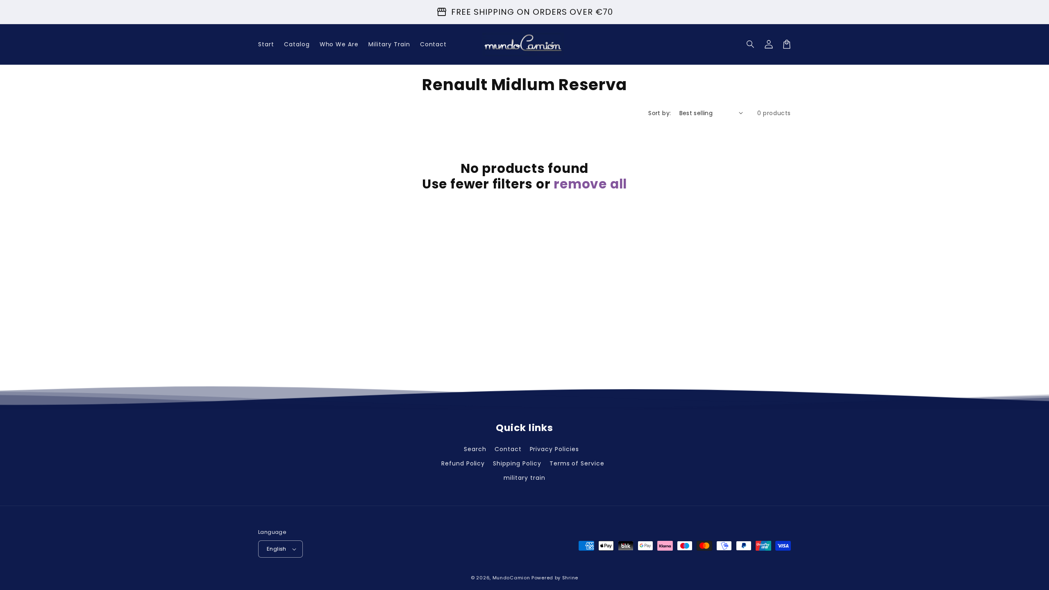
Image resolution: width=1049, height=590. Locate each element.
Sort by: (659, 113)
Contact (508, 449)
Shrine (570, 577)
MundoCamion (511, 577)
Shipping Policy (517, 463)
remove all (590, 184)
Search (475, 449)
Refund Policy (463, 463)
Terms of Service (576, 463)
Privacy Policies (554, 449)
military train (524, 478)
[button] (751, 44)
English (276, 549)
